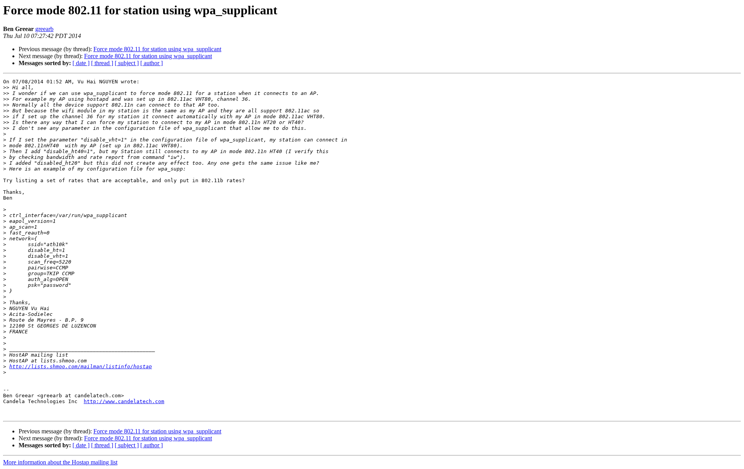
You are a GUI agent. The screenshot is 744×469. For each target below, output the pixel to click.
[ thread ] (102, 63)
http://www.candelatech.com (124, 401)
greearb (44, 29)
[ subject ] (127, 63)
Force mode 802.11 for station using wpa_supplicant (157, 49)
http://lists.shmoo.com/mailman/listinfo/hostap (80, 366)
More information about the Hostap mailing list (60, 462)
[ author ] (151, 63)
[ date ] (81, 63)
